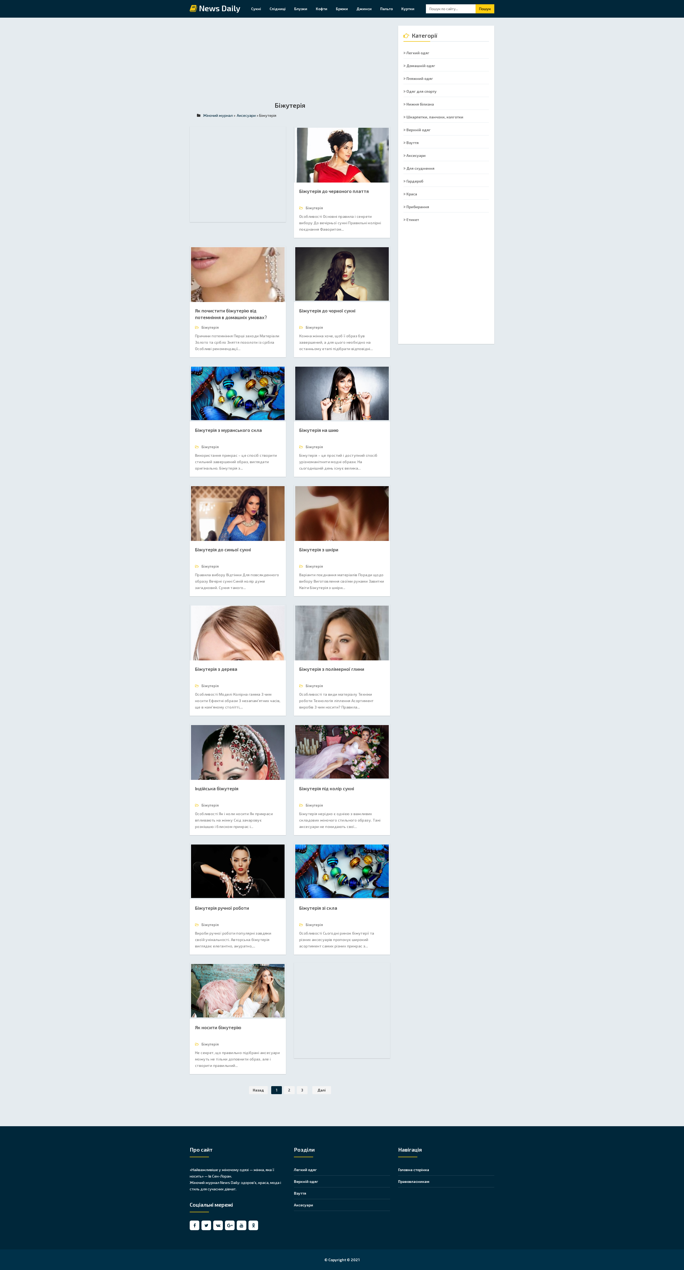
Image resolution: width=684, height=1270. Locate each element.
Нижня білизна (420, 104)
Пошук (485, 8)
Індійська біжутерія (216, 788)
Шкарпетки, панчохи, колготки (434, 117)
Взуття (412, 142)
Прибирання (417, 206)
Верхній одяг (418, 129)
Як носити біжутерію (218, 1027)
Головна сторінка (413, 1169)
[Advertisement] (290, 63)
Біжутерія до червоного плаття (334, 191)
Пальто (386, 8)
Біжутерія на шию (319, 430)
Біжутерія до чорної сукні (327, 310)
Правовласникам (413, 1181)
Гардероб (414, 181)
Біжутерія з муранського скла (228, 430)
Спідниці (278, 8)
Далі (321, 1090)
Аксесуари (416, 155)
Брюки (342, 8)
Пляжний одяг (419, 78)
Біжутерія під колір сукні (326, 788)
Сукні (256, 8)
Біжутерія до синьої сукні (223, 549)
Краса (411, 194)
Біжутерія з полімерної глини (331, 669)
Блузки (300, 8)
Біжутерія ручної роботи (222, 908)
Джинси (364, 8)
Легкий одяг (417, 53)
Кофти (321, 8)
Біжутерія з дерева (216, 669)
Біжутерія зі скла (318, 908)
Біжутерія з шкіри (318, 549)
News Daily (218, 8)
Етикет (412, 219)
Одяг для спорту (421, 91)
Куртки (407, 8)
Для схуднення (420, 168)
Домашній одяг (420, 65)
